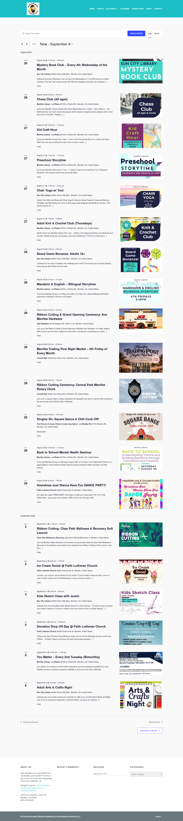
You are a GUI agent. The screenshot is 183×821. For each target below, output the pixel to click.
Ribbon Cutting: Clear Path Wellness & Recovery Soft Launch (75, 530)
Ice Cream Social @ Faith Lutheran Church (67, 565)
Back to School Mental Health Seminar (64, 452)
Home (92, 9)
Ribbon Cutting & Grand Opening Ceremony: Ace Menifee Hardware (72, 316)
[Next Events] (26, 43)
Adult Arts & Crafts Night (54, 687)
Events (100, 9)
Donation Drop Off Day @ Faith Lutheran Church (71, 626)
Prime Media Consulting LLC (68, 816)
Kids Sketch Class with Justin (58, 596)
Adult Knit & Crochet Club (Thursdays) (64, 223)
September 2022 (100, 774)
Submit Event (138, 9)
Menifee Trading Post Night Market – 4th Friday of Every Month (72, 351)
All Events (111, 9)
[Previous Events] (21, 43)
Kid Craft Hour (47, 129)
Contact (158, 9)
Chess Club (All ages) (52, 99)
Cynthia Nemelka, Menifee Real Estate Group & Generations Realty (35, 788)
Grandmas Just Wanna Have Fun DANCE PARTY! (71, 485)
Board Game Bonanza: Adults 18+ (61, 253)
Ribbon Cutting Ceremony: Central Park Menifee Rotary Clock (71, 387)
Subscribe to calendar (148, 730)
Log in (158, 816)
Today (34, 44)
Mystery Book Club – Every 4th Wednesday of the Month (72, 67)
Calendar (124, 9)
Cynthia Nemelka (30, 816)
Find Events (136, 33)
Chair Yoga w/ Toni (50, 190)
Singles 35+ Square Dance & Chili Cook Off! (68, 419)
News (149, 9)
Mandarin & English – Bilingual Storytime (66, 284)
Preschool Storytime (51, 160)
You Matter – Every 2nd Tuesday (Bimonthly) (68, 657)
